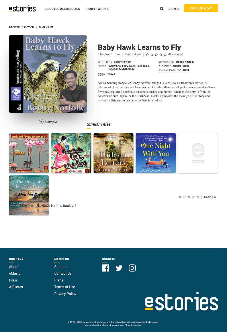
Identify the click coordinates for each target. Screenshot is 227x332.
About (13, 267)
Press (13, 280)
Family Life (114, 66)
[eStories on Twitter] (119, 265)
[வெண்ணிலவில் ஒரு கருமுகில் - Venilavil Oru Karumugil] (71, 153)
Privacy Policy (65, 294)
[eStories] (22, 8)
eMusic (14, 273)
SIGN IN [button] (174, 9)
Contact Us (62, 273)
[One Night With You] (156, 153)
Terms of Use (64, 287)
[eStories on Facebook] (106, 265)
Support (60, 267)
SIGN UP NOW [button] (201, 8)
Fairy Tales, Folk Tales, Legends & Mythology (129, 67)
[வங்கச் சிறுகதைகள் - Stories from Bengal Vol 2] (29, 153)
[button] (62, 11)
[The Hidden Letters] (114, 153)
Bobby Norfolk (122, 61)
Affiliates (16, 287)
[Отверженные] (198, 153)
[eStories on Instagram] (132, 265)
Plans (58, 280)
